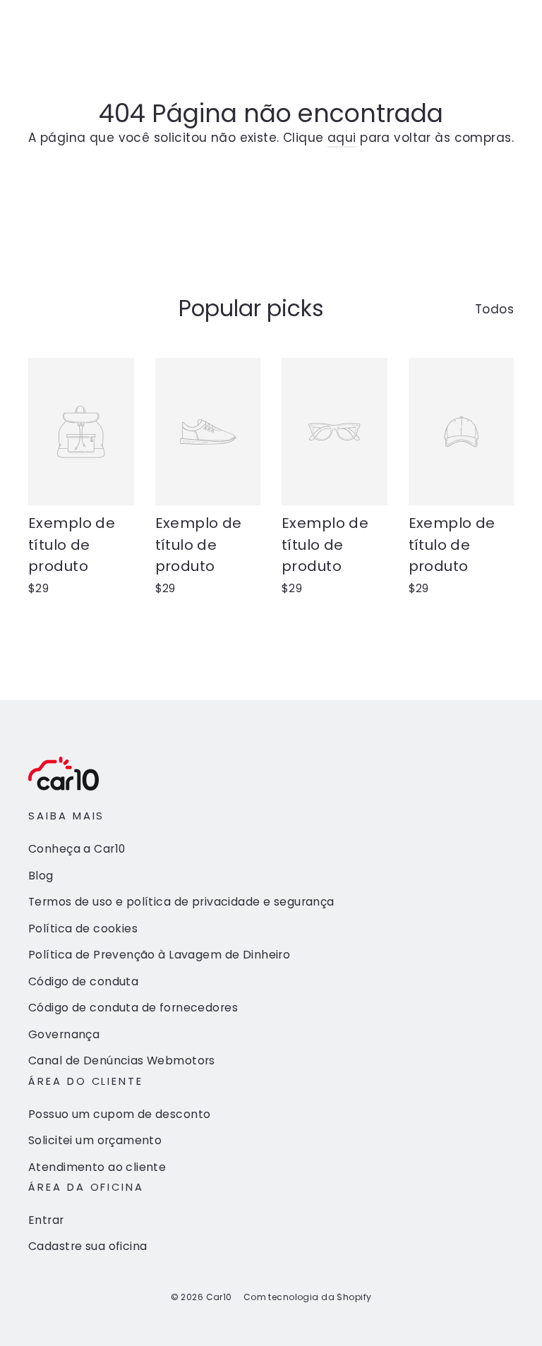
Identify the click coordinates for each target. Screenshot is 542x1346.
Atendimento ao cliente (97, 1167)
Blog (41, 875)
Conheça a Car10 (76, 849)
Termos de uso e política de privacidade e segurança (181, 902)
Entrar (46, 1220)
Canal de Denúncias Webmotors (121, 1060)
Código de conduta (83, 981)
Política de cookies (83, 928)
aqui (341, 137)
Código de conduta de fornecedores (133, 1007)
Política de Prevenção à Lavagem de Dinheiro (159, 955)
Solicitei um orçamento (95, 1140)
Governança (64, 1034)
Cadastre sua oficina (87, 1246)
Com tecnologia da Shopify (307, 1297)
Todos (494, 309)
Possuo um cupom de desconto (119, 1114)
